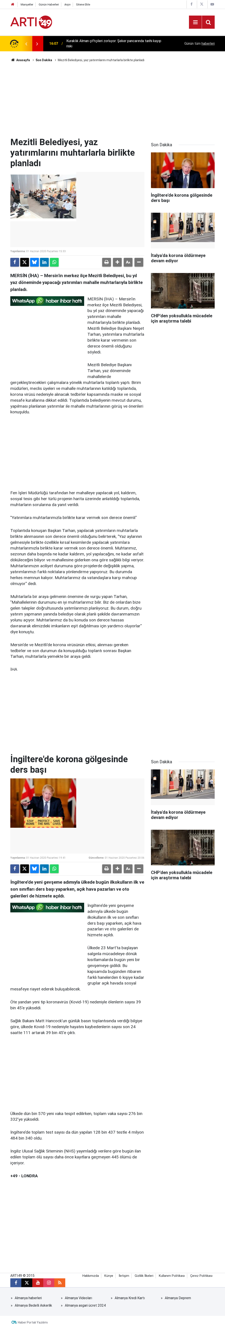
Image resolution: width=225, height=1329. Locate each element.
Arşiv (67, 4)
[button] (117, 262)
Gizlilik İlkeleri (144, 1276)
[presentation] (26, 43)
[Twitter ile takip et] (26, 1282)
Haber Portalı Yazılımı (33, 1322)
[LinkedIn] (44, 262)
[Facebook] (14, 262)
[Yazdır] (106, 262)
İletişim (124, 1276)
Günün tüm (199, 43)
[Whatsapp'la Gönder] (54, 262)
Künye (108, 1276)
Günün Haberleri (49, 4)
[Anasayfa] (12, 4)
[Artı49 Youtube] (212, 4)
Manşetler (27, 4)
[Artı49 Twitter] (201, 4)
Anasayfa (23, 60)
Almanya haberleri (28, 1298)
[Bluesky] (34, 262)
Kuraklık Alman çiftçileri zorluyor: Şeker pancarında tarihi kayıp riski (113, 43)
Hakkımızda (90, 1276)
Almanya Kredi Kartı (130, 1298)
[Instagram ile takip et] (48, 1282)
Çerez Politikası (201, 1276)
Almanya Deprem (178, 1298)
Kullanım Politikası (172, 1276)
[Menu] (195, 22)
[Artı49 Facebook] (191, 4)
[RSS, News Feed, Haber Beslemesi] (59, 1282)
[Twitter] (24, 262)
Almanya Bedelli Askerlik (33, 1305)
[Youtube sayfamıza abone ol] (37, 1282)
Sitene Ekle (83, 4)
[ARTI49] (31, 22)
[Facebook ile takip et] (15, 1282)
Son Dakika (44, 60)
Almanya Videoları (78, 1298)
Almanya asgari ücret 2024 (85, 1305)
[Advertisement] (112, 99)
